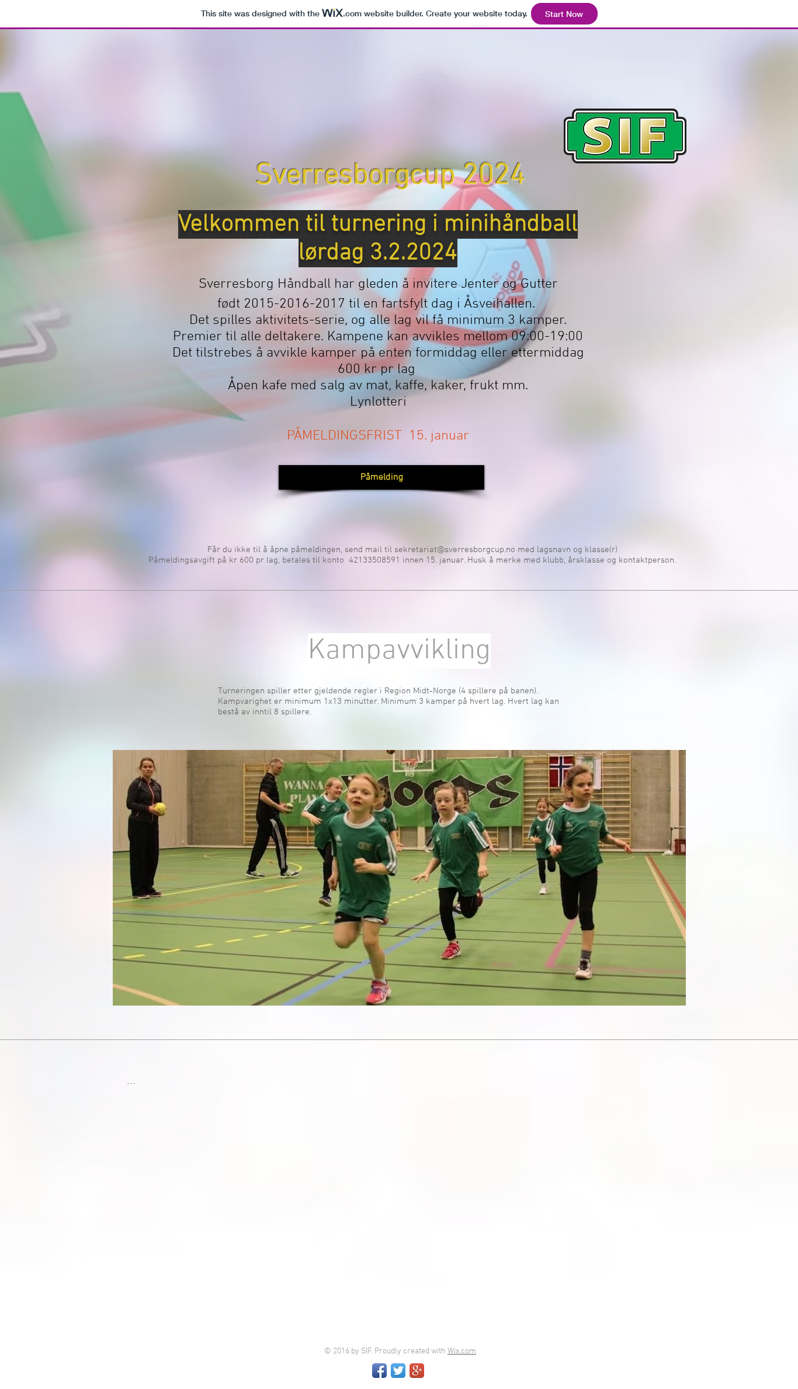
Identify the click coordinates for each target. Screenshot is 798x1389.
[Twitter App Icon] (398, 1370)
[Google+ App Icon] (417, 1370)
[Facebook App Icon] (379, 1370)
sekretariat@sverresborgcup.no (454, 550)
